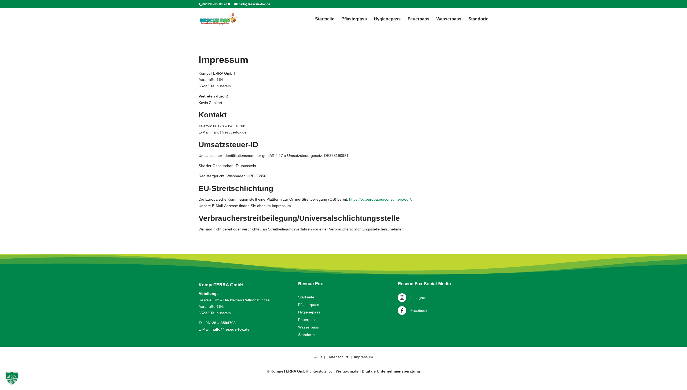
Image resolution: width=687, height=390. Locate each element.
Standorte (478, 19)
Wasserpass (448, 19)
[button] (12, 378)
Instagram (418, 297)
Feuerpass (418, 19)
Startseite (324, 19)
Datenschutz (338, 357)
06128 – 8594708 (221, 323)
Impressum (363, 357)
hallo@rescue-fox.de (230, 329)
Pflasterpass (354, 19)
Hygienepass (387, 19)
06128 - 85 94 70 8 (216, 4)
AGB (318, 357)
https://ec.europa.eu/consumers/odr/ (380, 199)
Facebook (418, 310)
